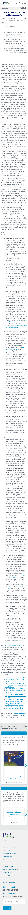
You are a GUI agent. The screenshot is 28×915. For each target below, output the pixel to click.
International (6, 863)
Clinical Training (7, 850)
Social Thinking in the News (9, 847)
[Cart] (22, 2)
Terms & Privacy (6, 872)
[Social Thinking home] (6, 3)
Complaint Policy (7, 875)
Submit (7, 908)
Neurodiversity (6, 860)
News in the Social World (9, 882)
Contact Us (5, 844)
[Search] (19, 2)
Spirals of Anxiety (13, 322)
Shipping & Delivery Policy (9, 879)
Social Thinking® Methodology (13, 645)
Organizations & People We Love (10, 869)
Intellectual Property (8, 866)
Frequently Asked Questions (9, 853)
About (4, 840)
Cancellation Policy (7, 856)
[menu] (25, 2)
